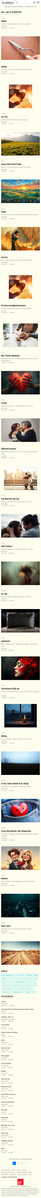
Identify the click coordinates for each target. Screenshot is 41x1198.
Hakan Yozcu (4, 408)
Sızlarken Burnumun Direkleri (9, 1032)
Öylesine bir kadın (6, 1087)
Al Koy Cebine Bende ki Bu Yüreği (15, 783)
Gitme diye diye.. (6, 1048)
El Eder (4, 403)
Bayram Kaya (4, 1119)
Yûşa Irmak (3, 310)
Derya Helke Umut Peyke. (11, 164)
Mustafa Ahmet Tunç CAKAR (8, 1019)
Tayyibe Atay (4, 26)
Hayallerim (5, 641)
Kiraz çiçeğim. (5, 1056)
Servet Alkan (4, 169)
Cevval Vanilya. (5, 1025)
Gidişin (4, 66)
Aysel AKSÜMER (5, 1135)
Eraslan (3, 1034)
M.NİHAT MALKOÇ (5, 360)
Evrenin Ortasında (6, 1063)
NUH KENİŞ (4, 838)
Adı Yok (4, 116)
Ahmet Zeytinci (4, 504)
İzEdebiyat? (13, 1174)
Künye (30, 1174)
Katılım (19, 1170)
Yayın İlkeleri (4, 1174)
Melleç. (4, 736)
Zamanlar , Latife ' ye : (7, 1017)
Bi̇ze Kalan (4, 1110)
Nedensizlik (4, 1118)
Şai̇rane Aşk (4, 1133)
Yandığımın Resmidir (7, 1141)
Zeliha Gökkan (4, 931)
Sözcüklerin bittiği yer (10, 688)
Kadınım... (3, 1071)
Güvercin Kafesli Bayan (7, 1102)
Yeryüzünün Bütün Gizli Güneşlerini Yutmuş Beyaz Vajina (17, 1009)
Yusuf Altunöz (4, 72)
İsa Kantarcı (4, 1011)
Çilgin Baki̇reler (5, 1079)
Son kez (4, 257)
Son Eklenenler (5, 1170)
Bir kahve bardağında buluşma (13, 305)
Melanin (4, 878)
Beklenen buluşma (8, 448)
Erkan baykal (4, 1058)
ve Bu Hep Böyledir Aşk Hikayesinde (16, 831)
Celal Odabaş (4, 1042)
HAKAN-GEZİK (4, 1104)
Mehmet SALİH (4, 1089)
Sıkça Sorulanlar (22, 1174)
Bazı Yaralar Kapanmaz (10, 355)
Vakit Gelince (6, 546)
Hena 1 (3, 1148)
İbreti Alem (5, 926)
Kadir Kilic (3, 1112)
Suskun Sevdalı (4, 1050)
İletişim (24, 1170)
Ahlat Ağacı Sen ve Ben (8, 1125)
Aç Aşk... (5, 593)
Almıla (3, 1040)
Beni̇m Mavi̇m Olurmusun (8, 1094)
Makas (4, 21)
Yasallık (18, 1172)
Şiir (2, 12)
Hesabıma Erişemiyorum (8, 1172)
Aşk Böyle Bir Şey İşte (10, 498)
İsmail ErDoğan (4, 1065)
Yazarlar (13, 1170)
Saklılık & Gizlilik (26, 1172)
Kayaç (3, 211)
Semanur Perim (4, 1081)
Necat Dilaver (4, 599)
